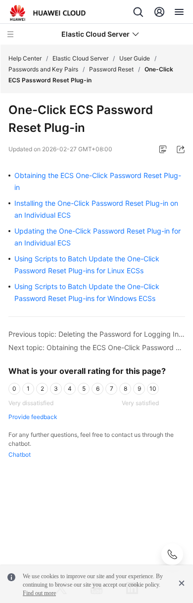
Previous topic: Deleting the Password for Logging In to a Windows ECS (96, 334)
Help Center (25, 58)
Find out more (39, 593)
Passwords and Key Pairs (43, 69)
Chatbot (19, 454)
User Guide (134, 58)
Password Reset (111, 69)
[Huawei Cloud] (48, 13)
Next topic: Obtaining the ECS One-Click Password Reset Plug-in (96, 347)
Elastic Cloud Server (80, 58)
